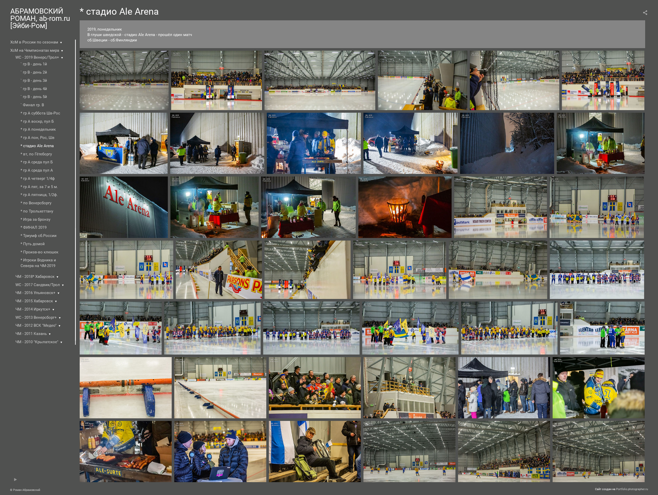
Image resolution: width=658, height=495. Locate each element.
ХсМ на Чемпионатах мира (34, 50)
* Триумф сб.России (39, 235)
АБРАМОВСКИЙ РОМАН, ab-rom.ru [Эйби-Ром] (40, 18)
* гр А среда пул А (37, 170)
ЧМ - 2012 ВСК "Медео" (36, 325)
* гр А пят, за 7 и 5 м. (39, 186)
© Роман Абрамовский (25, 490)
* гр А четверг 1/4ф (38, 178)
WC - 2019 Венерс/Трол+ (37, 57)
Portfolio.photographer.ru (632, 489)
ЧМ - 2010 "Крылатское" (36, 342)
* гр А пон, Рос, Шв (37, 137)
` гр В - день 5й (34, 96)
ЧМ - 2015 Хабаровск (34, 301)
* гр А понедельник (38, 129)
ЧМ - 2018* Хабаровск (34, 276)
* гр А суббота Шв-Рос (40, 113)
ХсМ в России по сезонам (34, 42)
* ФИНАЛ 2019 (34, 227)
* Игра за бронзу (35, 219)
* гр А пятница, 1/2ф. (39, 194)
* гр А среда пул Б (37, 162)
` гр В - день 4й (34, 88)
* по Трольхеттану (37, 211)
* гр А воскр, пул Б (37, 121)
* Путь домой (33, 244)
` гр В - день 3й (34, 80)
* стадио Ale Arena (37, 146)
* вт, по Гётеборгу (36, 154)
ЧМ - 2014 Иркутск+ (32, 309)
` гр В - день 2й (34, 72)
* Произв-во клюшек (39, 252)
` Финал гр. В (32, 105)
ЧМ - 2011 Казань (31, 333)
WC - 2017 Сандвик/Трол (37, 284)
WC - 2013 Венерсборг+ (36, 317)
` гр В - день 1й (34, 64)
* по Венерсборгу (36, 203)
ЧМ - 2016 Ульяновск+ (35, 292)
